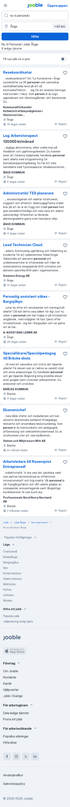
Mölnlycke (9, 584)
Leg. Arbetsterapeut (20, 136)
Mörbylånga (10, 557)
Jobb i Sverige (13, 696)
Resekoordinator (17, 72)
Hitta (35, 36)
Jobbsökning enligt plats (18, 621)
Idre (5, 567)
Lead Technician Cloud (22, 245)
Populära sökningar (15, 736)
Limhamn (8, 595)
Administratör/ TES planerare (28, 193)
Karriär (7, 683)
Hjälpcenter (11, 690)
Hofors (7, 589)
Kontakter (9, 677)
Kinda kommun (12, 573)
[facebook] (7, 756)
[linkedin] (35, 756)
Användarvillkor (13, 775)
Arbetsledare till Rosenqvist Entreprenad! (27, 464)
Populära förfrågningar (18, 537)
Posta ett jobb (12, 719)
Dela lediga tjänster (16, 713)
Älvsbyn (7, 600)
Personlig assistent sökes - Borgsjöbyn (26, 299)
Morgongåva (10, 562)
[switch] (64, 59)
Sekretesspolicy (14, 784)
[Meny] (5, 5)
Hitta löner (10, 742)
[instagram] (16, 756)
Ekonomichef (14, 410)
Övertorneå (10, 551)
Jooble (28, 798)
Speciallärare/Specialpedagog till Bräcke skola (29, 355)
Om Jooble (10, 671)
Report (63, 124)
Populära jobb (11, 616)
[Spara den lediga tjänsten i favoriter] (65, 73)
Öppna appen (57, 6)
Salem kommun (12, 578)
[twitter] (26, 756)
